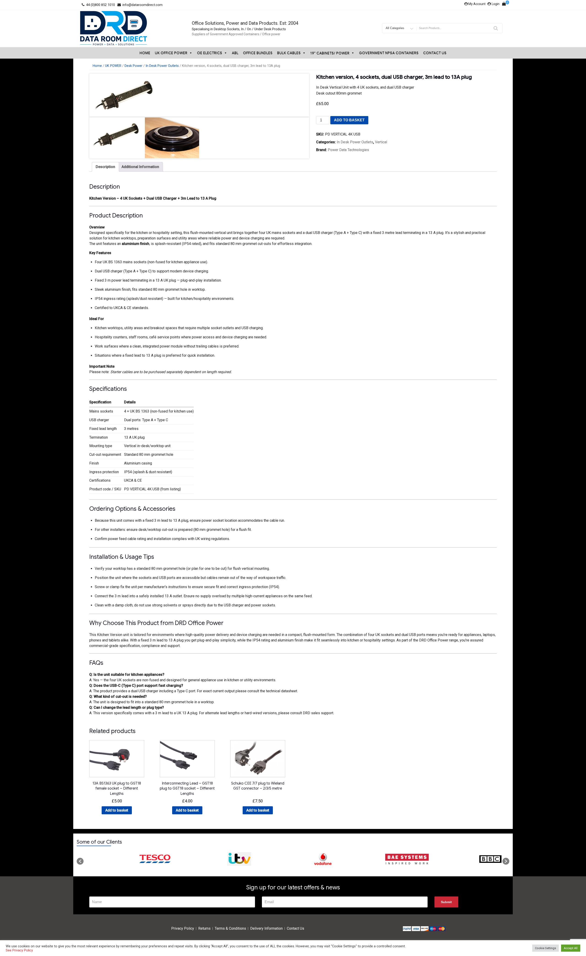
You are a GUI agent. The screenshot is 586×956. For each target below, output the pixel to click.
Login (495, 4)
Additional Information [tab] (140, 167)
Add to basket (349, 120)
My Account (477, 4)
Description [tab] (105, 167)
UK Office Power (171, 53)
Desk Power (133, 66)
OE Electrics (209, 53)
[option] (125, 859)
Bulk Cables (289, 53)
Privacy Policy (182, 928)
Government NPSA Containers (389, 53)
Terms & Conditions (230, 928)
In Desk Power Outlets (162, 66)
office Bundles (258, 53)
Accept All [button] (571, 948)
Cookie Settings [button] (545, 948)
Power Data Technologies (348, 150)
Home (145, 53)
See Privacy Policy (19, 950)
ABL (235, 53)
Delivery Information (266, 928)
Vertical (381, 142)
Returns (204, 928)
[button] (80, 861)
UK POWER (113, 66)
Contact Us (435, 53)
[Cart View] (504, 5)
